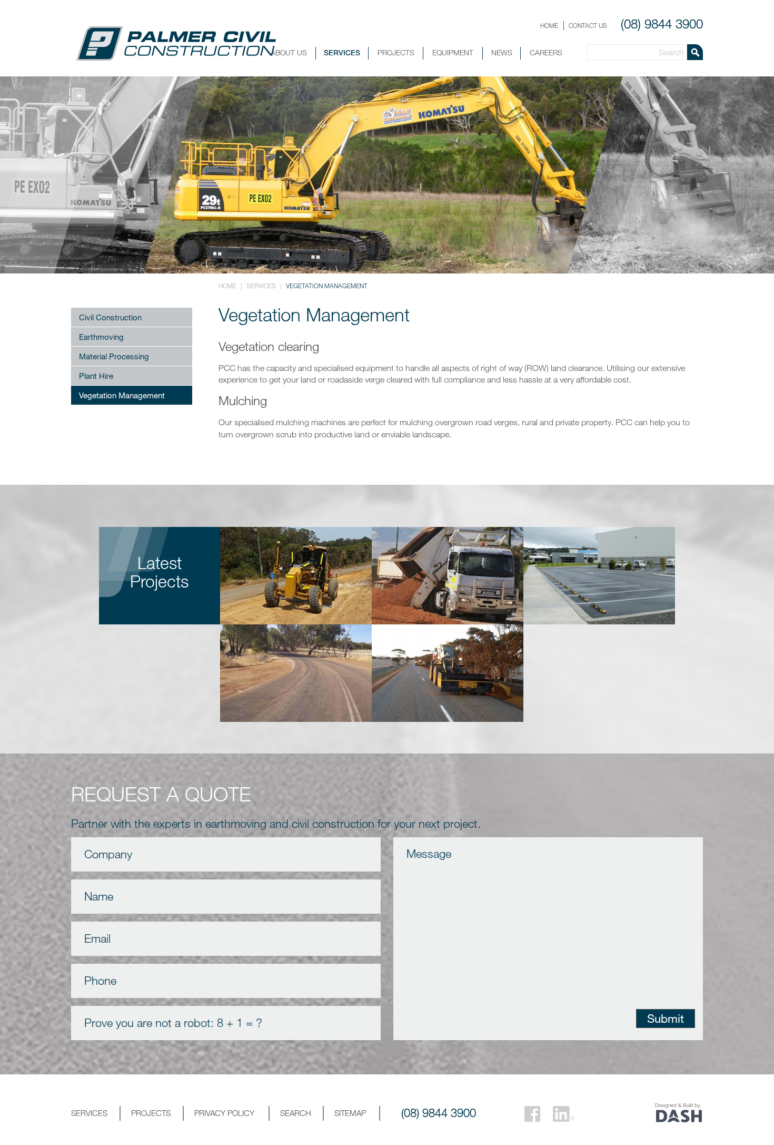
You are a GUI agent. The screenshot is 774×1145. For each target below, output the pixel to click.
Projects (396, 52)
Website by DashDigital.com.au (679, 1116)
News (501, 52)
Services (342, 52)
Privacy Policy (224, 1113)
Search (295, 1113)
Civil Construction (110, 317)
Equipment (452, 52)
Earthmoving (101, 336)
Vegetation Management (122, 395)
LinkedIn (563, 1114)
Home (549, 25)
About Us (289, 52)
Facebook (532, 1114)
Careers (546, 52)
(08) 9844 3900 (662, 23)
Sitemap (350, 1113)
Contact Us (588, 25)
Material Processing (114, 356)
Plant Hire (96, 375)
